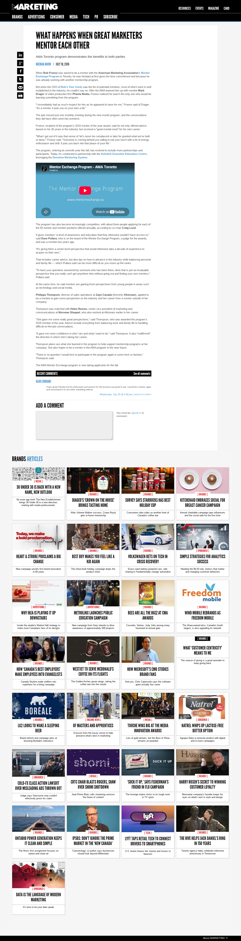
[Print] (20, 95)
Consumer (57, 17)
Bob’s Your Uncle (71, 86)
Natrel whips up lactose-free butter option (203, 728)
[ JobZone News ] (93, 720)
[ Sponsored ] (202, 551)
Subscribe (110, 17)
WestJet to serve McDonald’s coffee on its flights (93, 671)
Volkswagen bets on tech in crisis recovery (148, 559)
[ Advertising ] (38, 607)
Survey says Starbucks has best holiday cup (148, 502)
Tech (86, 17)
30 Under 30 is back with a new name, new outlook (39, 489)
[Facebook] (20, 71)
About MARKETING (214, 938)
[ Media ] (38, 481)
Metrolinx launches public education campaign (93, 615)
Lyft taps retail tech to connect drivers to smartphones (148, 841)
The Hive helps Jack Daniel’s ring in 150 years (202, 840)
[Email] (20, 87)
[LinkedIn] (20, 55)
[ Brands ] (93, 494)
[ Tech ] (148, 833)
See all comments (142, 373)
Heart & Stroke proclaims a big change (38, 559)
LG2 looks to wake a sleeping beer (38, 728)
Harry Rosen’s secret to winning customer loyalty (202, 784)
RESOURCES (185, 8)
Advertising (36, 17)
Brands (17, 17)
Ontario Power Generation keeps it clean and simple (38, 840)
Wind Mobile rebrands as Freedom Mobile (203, 615)
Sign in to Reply (142, 394)
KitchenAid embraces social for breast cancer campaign (202, 502)
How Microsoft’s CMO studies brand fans (147, 671)
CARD (226, 8)
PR (96, 17)
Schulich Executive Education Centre (124, 153)
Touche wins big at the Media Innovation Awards (148, 728)
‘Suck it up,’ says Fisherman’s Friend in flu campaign (147, 784)
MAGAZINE (213, 8)
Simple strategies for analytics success (202, 559)
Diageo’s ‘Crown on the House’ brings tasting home (93, 502)
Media (74, 17)
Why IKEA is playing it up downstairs (38, 615)
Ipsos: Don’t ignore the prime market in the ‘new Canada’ (93, 840)
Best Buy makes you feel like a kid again (93, 559)
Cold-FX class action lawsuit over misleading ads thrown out (38, 785)
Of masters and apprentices (93, 725)
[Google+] (20, 63)
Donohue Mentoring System (70, 157)
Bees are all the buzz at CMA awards (148, 615)
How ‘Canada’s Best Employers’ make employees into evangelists (38, 671)
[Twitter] (20, 79)
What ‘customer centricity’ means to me (202, 650)
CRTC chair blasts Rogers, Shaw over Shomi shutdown (93, 784)
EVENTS (199, 8)
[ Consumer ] (202, 720)
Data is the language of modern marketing (38, 897)
